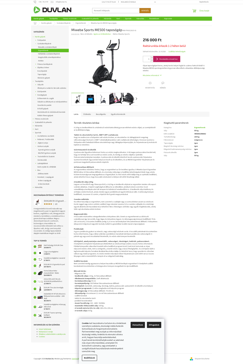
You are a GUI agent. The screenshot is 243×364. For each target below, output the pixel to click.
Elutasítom (138, 325)
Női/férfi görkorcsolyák (47, 153)
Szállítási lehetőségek (177, 51)
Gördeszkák (42, 160)
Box (39, 170)
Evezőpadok (42, 71)
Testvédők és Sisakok (46, 156)
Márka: (121, 34)
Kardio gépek (40, 37)
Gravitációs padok (44, 105)
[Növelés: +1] (152, 57)
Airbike (40, 61)
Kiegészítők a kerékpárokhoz (49, 57)
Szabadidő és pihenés (43, 122)
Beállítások (89, 357)
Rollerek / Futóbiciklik (46, 139)
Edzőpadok (42, 91)
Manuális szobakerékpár (47, 47)
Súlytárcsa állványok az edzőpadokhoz (52, 102)
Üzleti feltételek (109, 2)
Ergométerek (43, 50)
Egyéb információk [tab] (118, 114)
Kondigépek (42, 95)
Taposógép (42, 74)
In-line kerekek (43, 184)
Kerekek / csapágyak (46, 177)
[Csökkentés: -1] (152, 60)
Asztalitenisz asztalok (46, 136)
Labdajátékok (43, 163)
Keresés (145, 10)
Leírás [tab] (76, 114)
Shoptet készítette (202, 358)
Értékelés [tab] (87, 114)
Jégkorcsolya (43, 143)
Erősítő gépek (43, 108)
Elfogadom (154, 325)
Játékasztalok (43, 173)
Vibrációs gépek (44, 78)
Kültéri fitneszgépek (45, 115)
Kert (36, 129)
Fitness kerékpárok (45, 64)
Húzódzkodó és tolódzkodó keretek (51, 112)
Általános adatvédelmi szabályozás (52, 334)
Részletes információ (151, 75)
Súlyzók (40, 84)
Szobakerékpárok (44, 43)
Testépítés (39, 81)
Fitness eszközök (41, 119)
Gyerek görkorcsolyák (46, 150)
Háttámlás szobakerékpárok (49, 54)
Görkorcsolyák (43, 146)
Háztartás (38, 126)
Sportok (38, 132)
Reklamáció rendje (128, 2)
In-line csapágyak (44, 180)
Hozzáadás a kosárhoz (168, 59)
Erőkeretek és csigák (46, 98)
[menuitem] (39, 19)
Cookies (42, 336)
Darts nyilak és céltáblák (47, 167)
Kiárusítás (38, 187)
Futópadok (42, 40)
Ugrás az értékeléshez (102, 34)
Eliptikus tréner (43, 67)
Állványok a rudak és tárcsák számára (52, 88)
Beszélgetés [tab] (101, 114)
